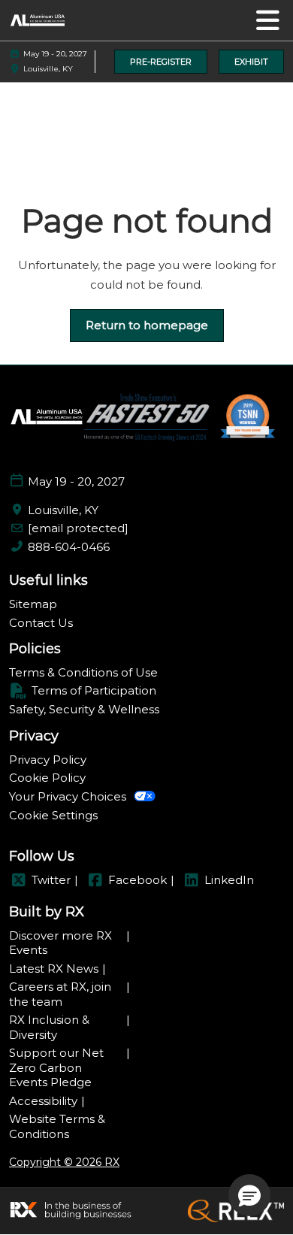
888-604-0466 (69, 547)
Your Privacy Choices (67, 796)
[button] (160, 62)
